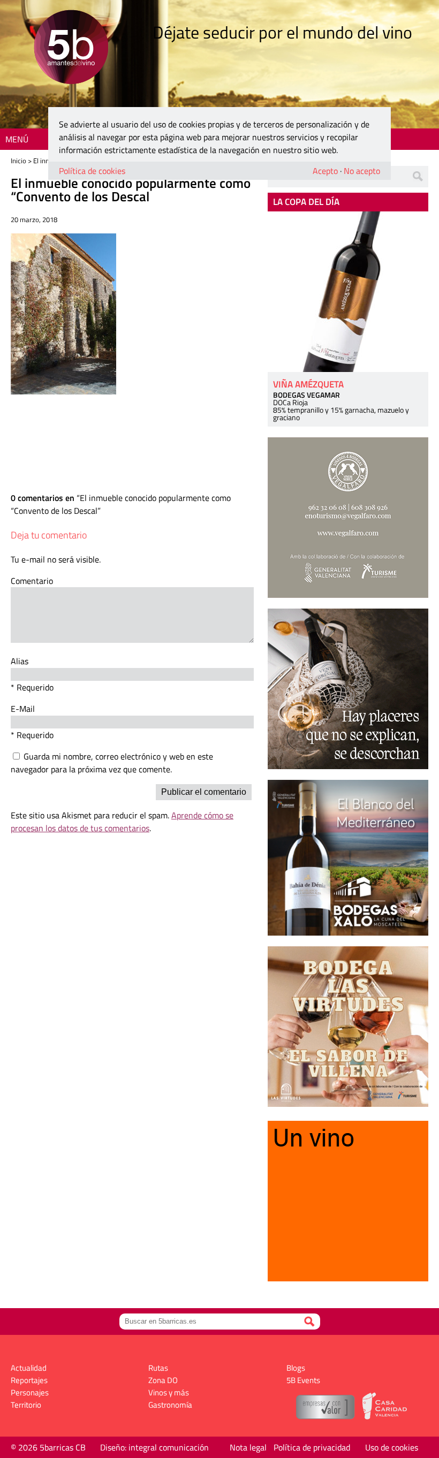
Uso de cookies (391, 1447)
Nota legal (248, 1447)
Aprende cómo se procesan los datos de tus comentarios (122, 821)
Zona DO (163, 1380)
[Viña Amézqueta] (348, 291)
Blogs (295, 1368)
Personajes (30, 1392)
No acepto (362, 170)
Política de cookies (92, 170)
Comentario (32, 580)
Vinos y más (168, 1392)
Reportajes (29, 1380)
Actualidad (29, 1368)
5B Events (303, 1380)
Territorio (26, 1405)
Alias (19, 661)
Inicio (18, 160)
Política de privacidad (312, 1447)
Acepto (325, 170)
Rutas (158, 1368)
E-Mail (23, 708)
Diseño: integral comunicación (154, 1447)
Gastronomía (170, 1405)
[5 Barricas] (71, 48)
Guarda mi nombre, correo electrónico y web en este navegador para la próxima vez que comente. (112, 763)
